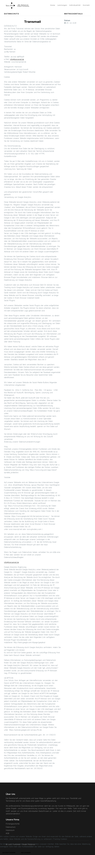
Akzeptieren (8, 852)
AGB (7, 833)
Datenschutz (11, 827)
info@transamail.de (11, 562)
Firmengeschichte (13, 824)
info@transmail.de (17, 59)
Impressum (10, 830)
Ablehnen (26, 852)
